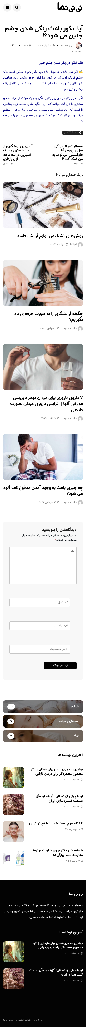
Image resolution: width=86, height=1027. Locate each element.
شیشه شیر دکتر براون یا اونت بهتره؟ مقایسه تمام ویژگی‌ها (58, 853)
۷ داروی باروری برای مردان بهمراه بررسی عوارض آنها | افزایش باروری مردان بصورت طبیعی (46, 403)
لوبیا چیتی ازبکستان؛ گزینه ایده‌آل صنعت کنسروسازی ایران (59, 799)
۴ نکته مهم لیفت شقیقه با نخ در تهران (56, 823)
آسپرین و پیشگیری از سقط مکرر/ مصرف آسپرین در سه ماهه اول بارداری (17, 154)
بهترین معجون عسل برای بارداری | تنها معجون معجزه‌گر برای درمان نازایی (56, 772)
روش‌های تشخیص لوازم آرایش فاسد (50, 236)
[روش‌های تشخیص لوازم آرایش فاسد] (43, 205)
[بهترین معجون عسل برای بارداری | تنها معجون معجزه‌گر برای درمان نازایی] (13, 777)
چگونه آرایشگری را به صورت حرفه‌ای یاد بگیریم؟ (48, 317)
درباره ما (38, 1020)
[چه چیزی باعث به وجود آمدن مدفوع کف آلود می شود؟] (43, 457)
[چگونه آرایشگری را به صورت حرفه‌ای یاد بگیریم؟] (43, 283)
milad (73, 245)
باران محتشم (67, 45)
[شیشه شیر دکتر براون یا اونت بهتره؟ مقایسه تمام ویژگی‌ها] (13, 858)
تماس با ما (8, 1020)
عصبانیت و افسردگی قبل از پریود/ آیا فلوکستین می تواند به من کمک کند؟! (67, 154)
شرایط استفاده (55, 917)
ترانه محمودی (69, 329)
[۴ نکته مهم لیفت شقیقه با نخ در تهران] (13, 831)
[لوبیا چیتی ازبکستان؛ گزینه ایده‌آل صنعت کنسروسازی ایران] (13, 804)
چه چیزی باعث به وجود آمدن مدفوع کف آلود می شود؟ (43, 491)
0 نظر (25, 45)
